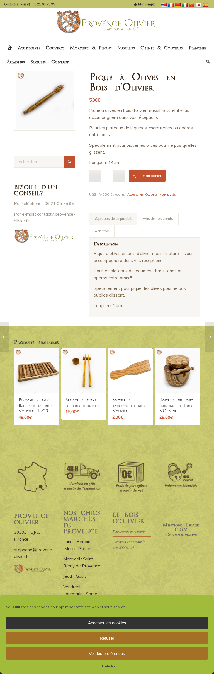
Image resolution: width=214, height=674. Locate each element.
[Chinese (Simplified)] (192, 5)
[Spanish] (206, 5)
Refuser (107, 638)
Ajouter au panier (147, 176)
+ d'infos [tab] (102, 231)
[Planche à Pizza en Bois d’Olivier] (209, 337)
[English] (164, 5)
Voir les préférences (107, 653)
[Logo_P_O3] (107, 25)
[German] (178, 5)
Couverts (151, 194)
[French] (171, 5)
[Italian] (185, 5)
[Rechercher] (206, 62)
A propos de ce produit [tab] (113, 218)
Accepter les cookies (107, 622)
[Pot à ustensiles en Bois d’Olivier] (4, 337)
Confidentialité (104, 666)
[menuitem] (144, 4)
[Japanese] (199, 5)
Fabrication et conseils (129, 531)
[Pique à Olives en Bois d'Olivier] (44, 100)
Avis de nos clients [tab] (158, 218)
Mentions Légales (181, 525)
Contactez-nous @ (17, 4)
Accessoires (135, 194)
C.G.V (181, 530)
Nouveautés (167, 194)
